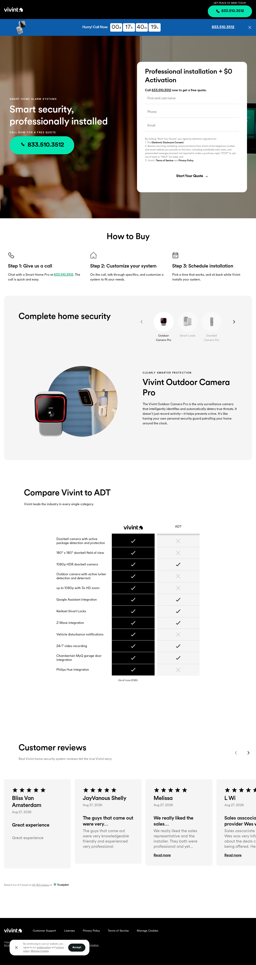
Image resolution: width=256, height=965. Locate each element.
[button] (250, 27)
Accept (76, 947)
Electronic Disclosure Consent (167, 142)
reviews (40, 885)
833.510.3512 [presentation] (232, 11)
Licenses (69, 930)
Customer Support (44, 930)
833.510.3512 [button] (223, 27)
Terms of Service (164, 160)
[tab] (164, 322)
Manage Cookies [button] (40, 951)
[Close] (16, 947)
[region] (49, 947)
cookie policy (44, 947)
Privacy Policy (186, 160)
